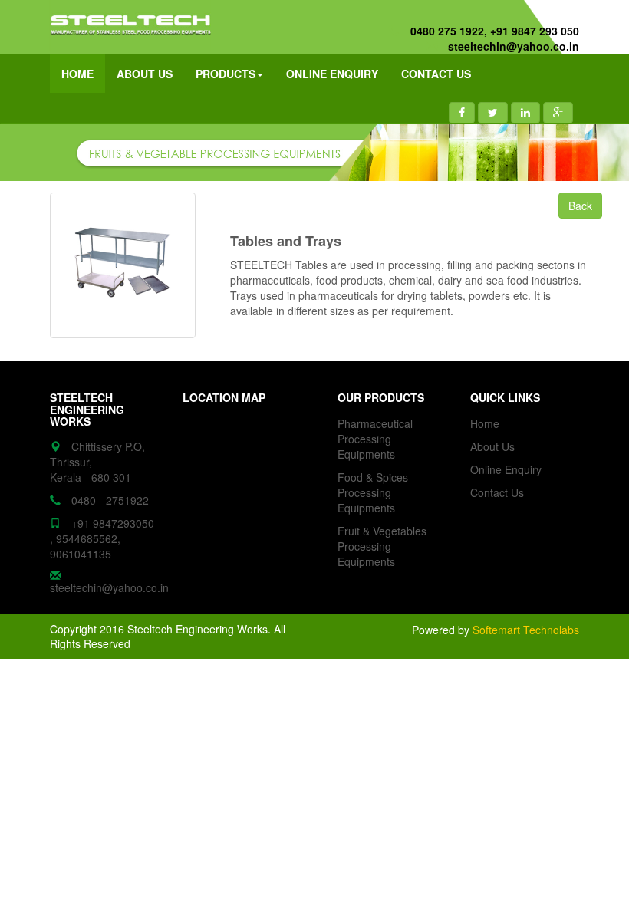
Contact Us (497, 492)
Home (484, 423)
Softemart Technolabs (526, 629)
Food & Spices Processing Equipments (373, 492)
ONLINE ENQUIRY (332, 73)
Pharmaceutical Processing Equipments (375, 439)
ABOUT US (145, 73)
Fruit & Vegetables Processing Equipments (382, 546)
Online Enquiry (506, 469)
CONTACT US (436, 73)
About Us (492, 446)
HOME (77, 73)
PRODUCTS (225, 73)
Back (580, 205)
